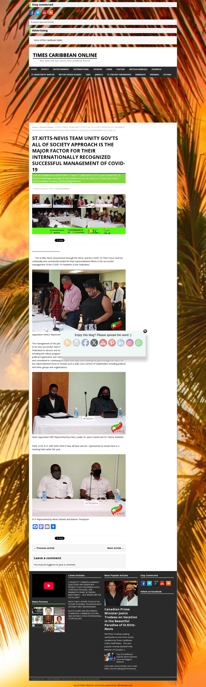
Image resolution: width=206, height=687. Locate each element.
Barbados (140, 74)
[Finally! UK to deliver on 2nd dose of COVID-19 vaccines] (59, 613)
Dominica (156, 69)
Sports (45, 69)
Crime (109, 69)
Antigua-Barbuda (138, 69)
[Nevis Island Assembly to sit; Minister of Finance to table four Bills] (48, 630)
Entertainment (61, 69)
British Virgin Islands (70, 74)
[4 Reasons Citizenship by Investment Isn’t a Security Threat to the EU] (59, 630)
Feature (121, 69)
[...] (123, 649)
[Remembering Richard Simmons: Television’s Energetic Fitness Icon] (59, 622)
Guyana (167, 74)
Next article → (115, 547)
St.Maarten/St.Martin (42, 74)
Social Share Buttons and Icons (89, 685)
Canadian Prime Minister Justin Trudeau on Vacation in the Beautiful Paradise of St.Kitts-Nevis (121, 619)
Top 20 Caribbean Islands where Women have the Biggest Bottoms (127, 658)
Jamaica (99, 74)
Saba (88, 74)
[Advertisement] (103, 100)
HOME (34, 69)
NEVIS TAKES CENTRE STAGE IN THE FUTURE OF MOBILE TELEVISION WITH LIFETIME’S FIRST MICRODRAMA (84, 604)
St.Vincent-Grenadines (119, 74)
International (81, 69)
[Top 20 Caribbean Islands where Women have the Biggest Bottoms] (110, 659)
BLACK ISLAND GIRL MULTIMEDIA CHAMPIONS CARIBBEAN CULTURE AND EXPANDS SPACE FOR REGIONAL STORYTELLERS (84, 614)
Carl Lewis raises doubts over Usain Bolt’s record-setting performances (121, 667)
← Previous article (44, 547)
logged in (51, 564)
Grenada (154, 74)
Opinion (97, 69)
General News (63, 188)
